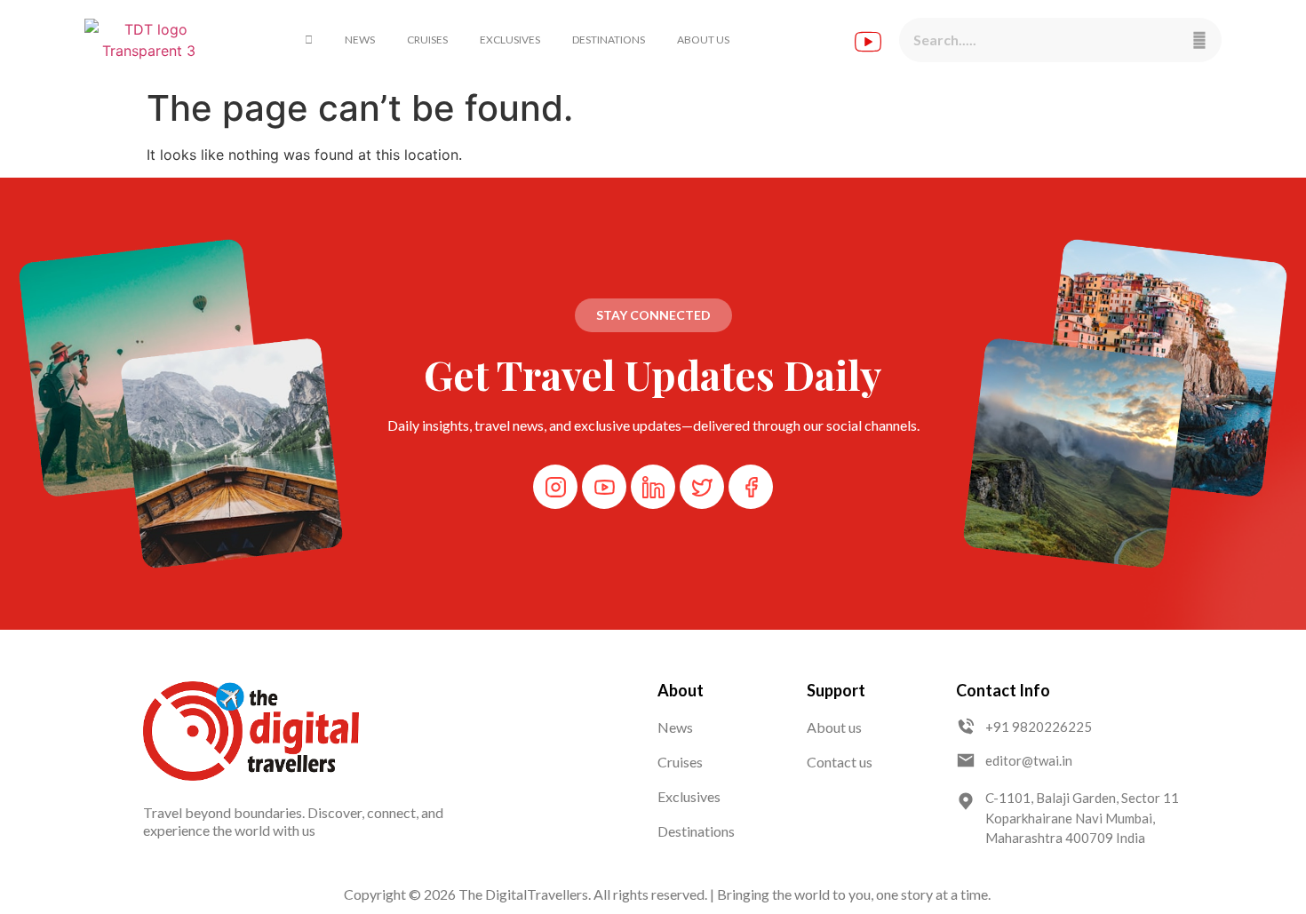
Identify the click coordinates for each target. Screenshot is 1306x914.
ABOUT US (703, 39)
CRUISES (427, 39)
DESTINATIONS (608, 39)
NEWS (360, 39)
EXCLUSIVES (510, 39)
